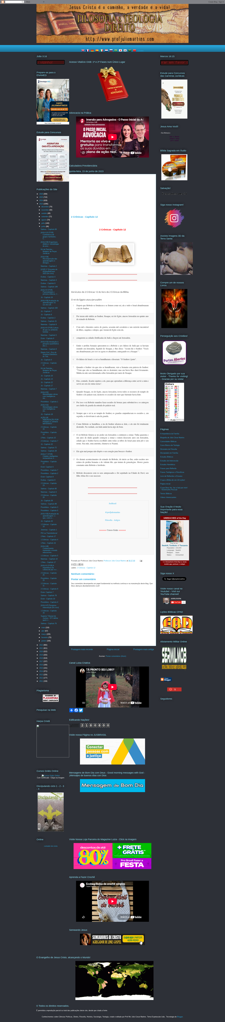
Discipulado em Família (169, 453)
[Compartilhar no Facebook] (79, 564)
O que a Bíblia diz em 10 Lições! (172, 480)
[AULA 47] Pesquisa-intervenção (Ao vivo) (50, 606)
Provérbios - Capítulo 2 (49, 473)
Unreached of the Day (172, 562)
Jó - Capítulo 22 (47, 382)
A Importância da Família (169, 434)
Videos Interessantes (168, 497)
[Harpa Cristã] (53, 757)
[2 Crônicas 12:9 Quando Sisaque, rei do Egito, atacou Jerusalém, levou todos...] (151, 391)
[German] (93, 51)
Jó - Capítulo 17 (47, 386)
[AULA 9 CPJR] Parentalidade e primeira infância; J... (50, 292)
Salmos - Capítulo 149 (49, 287)
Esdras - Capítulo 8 (48, 480)
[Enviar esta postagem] (140, 561)
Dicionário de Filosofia (168, 449)
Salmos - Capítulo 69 (49, 229)
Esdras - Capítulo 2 (48, 318)
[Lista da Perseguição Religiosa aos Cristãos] (174, 365)
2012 (41, 678)
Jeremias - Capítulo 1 (49, 530)
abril (43, 631)
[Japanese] (121, 51)
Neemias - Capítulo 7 (49, 389)
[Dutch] (107, 51)
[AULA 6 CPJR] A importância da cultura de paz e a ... (49, 568)
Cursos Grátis (112, 530)
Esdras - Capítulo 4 (48, 277)
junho (43, 226)
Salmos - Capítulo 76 (49, 623)
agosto (44, 220)
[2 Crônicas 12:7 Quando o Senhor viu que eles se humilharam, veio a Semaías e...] (151, 367)
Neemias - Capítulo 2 (49, 266)
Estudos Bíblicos (166, 457)
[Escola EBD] (51, 831)
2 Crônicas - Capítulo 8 (49, 589)
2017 (41, 661)
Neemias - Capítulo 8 (49, 349)
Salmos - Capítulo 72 (49, 448)
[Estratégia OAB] (53, 181)
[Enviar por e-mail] (72, 564)
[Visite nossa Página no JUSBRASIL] (112, 764)
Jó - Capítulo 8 (46, 315)
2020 (41, 651)
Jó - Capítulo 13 (47, 379)
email (184, 562)
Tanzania (184, 545)
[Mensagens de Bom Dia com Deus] (112, 792)
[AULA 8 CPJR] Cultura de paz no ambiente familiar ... (49, 330)
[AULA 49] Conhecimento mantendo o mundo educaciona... (49, 549)
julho (43, 223)
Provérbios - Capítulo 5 (49, 510)
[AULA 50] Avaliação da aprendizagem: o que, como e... (50, 516)
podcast (175, 564)
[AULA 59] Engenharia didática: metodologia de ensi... (50, 244)
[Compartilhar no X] (77, 564)
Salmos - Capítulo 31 (49, 321)
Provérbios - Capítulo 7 (49, 470)
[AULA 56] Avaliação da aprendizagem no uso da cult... (50, 303)
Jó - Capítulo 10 (47, 376)
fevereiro (44, 637)
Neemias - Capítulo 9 (49, 324)
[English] (83, 51)
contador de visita (50, 846)
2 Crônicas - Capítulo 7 (49, 441)
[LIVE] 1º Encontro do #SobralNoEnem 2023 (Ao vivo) (49, 271)
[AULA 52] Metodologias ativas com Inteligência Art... (49, 395)
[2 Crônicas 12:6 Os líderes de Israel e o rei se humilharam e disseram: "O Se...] (151, 359)
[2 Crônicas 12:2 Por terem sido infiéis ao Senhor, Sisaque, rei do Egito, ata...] (151, 316)
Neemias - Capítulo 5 (49, 335)
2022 (41, 645)
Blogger (180, 1017)
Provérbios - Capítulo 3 (49, 507)
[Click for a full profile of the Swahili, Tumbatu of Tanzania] (174, 542)
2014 (41, 671)
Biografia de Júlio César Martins (172, 438)
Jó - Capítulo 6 (46, 360)
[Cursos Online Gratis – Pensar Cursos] (51, 776)
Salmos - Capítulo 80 (49, 489)
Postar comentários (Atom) (116, 656)
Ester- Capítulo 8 (47, 477)
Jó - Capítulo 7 (46, 311)
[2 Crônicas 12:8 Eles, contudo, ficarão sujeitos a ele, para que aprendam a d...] (151, 380)
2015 (41, 668)
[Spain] (97, 51)
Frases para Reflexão (168, 468)
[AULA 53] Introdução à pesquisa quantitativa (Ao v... (50, 344)
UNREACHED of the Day (175, 518)
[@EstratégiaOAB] (112, 104)
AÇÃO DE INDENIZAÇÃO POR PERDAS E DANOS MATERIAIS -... (49, 421)
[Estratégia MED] (53, 124)
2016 (41, 665)
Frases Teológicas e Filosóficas (172, 472)
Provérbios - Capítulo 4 (49, 602)
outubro (44, 213)
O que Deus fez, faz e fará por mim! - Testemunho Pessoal (174, 489)
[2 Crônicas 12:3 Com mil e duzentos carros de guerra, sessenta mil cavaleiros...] (151, 327)
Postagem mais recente (82, 649)
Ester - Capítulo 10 (48, 599)
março (44, 634)
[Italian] (102, 51)
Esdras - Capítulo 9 (48, 283)
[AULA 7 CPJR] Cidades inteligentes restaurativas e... (49, 456)
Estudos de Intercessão (169, 461)
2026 (41, 194)
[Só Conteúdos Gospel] (112, 945)
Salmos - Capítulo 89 (49, 504)
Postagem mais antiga (143, 649)
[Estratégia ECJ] (174, 118)
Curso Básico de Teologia (170, 445)
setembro (45, 217)
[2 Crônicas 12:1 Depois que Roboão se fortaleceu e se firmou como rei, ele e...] (151, 305)
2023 (41, 204)
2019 (41, 655)
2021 (41, 648)
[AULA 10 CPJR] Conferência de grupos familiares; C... (48, 236)
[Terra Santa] (174, 227)
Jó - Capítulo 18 (47, 414)
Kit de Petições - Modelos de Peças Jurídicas (49, 251)
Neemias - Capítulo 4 (49, 280)
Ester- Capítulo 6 (47, 467)
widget (182, 564)
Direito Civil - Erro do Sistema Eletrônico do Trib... (49, 354)
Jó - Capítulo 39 (47, 501)
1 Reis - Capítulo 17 (48, 562)
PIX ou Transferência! (49, 533)
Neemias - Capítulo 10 (49, 559)
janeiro (44, 641)
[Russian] (112, 51)
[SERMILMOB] (174, 671)
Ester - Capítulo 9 (47, 338)
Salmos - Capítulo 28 (49, 451)
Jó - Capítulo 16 (47, 297)
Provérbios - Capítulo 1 (49, 402)
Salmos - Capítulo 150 (49, 308)
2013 (41, 675)
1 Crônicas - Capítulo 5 (49, 556)
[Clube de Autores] (174, 327)
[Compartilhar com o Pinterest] (82, 564)
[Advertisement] (112, 196)
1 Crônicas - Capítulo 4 (49, 540)
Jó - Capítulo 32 (47, 444)
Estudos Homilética (167, 465)
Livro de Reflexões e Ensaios (171, 476)
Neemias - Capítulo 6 (49, 492)
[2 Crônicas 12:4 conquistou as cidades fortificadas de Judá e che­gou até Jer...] (151, 337)
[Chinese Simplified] (135, 51)
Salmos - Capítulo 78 (49, 595)
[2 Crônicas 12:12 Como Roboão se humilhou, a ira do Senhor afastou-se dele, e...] (151, 424)
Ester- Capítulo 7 (47, 592)
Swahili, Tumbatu (169, 545)
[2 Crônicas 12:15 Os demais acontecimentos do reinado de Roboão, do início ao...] (151, 459)
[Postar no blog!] (74, 564)
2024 (41, 200)
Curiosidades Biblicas (168, 441)
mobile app (168, 564)
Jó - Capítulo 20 (47, 521)
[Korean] (126, 51)
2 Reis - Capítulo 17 (48, 536)
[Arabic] (130, 51)
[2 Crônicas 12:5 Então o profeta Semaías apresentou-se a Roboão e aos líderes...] (151, 345)
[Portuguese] (116, 51)
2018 (41, 658)
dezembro (45, 207)
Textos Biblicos (166, 494)
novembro (45, 210)
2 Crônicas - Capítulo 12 (86, 568)
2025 (41, 197)
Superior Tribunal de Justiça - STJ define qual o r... (49, 618)
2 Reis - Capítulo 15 (48, 438)
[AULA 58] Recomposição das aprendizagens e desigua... (49, 260)
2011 (41, 681)
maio (43, 627)
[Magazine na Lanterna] (112, 868)
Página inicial (113, 649)
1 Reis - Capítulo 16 (48, 543)
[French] (88, 51)
